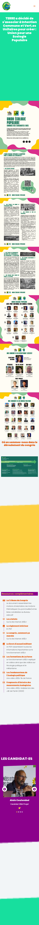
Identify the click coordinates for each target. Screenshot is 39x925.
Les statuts (11, 619)
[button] (4, 789)
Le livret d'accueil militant (19, 644)
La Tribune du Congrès (17, 600)
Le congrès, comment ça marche (18, 634)
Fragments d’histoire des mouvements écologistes (18, 683)
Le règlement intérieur (17, 626)
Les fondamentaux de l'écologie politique (16, 674)
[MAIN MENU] (34, 6)
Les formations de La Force (19, 656)
